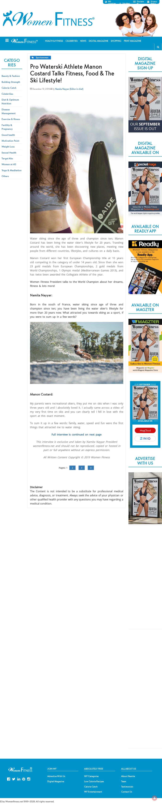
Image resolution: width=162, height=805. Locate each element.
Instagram (28, 778)
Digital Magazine (55, 781)
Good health (8, 134)
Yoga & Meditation (12, 170)
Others (5, 176)
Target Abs (7, 158)
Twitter (13, 778)
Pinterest (23, 778)
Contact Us (126, 791)
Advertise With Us (56, 776)
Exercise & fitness (11, 119)
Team (123, 781)
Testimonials (127, 786)
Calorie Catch (9, 87)
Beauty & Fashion (11, 75)
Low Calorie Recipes (94, 781)
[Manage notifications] (154, 798)
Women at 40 (9, 164)
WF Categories (91, 776)
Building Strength (11, 81)
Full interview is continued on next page (77, 434)
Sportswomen (42, 57)
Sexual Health (9, 152)
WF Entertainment (93, 791)
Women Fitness (49, 18)
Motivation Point (10, 140)
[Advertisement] (145, 580)
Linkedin (18, 778)
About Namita (128, 776)
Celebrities (7, 93)
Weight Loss (8, 146)
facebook (8, 778)
